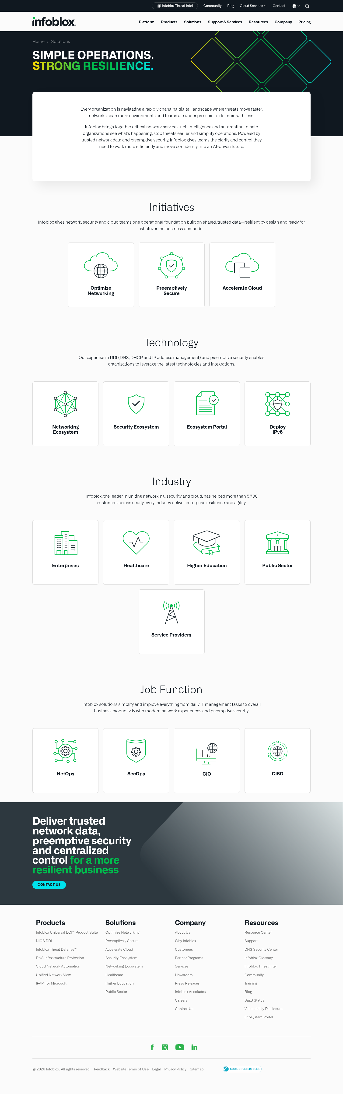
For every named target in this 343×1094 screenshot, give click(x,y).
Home (38, 41)
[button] (242, 1071)
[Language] (295, 9)
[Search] (308, 9)
